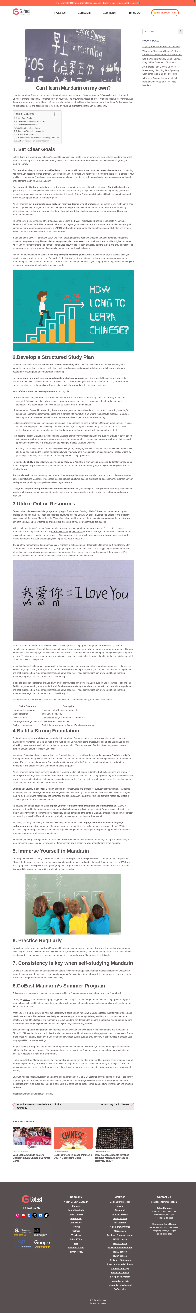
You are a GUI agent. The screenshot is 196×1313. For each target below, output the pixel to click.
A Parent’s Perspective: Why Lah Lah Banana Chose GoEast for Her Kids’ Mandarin (159, 81)
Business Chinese (120, 1272)
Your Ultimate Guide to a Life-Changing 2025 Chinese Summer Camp (31, 1158)
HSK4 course (120, 1256)
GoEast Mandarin (59, 532)
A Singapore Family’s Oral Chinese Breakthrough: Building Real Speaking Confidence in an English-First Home (160, 70)
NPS (76, 1243)
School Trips (76, 1239)
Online (120, 1206)
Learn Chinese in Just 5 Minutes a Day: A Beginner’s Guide (73, 1156)
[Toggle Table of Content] (55, 114)
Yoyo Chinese (75, 532)
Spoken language (120, 1268)
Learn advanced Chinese (120, 1264)
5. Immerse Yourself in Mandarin (30, 131)
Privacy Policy (76, 1252)
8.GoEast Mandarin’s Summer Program (32, 141)
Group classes (120, 1218)
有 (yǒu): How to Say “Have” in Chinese (161, 47)
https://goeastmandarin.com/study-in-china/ (33, 1094)
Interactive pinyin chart (120, 1285)
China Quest (76, 1223)
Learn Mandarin (76, 1210)
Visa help (76, 1235)
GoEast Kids (120, 1289)
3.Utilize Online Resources (27, 125)
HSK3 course (120, 1252)
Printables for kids (120, 1281)
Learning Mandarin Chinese (26, 95)
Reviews (76, 1227)
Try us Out (135, 12)
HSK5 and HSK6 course (120, 1260)
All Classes (59, 12)
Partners (76, 1231)
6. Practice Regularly (25, 134)
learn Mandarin (115, 157)
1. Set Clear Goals (24, 118)
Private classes (120, 1214)
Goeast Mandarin (50, 718)
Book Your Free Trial (120, 1202)
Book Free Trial (166, 12)
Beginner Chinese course (120, 1235)
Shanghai (120, 1210)
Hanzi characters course (120, 1248)
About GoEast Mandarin (76, 1202)
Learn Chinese (76, 1214)
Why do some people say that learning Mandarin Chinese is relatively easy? (112, 1158)
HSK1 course (120, 1239)
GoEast (26, 999)
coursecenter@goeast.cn (164, 1202)
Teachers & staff (76, 1248)
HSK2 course (120, 1243)
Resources (75, 1218)
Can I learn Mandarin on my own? (73, 88)
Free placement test (120, 1277)
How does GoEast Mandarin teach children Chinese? (39, 1106)
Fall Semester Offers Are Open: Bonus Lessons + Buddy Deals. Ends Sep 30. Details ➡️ (98, 3)
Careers (76, 1206)
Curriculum (84, 12)
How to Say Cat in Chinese (115, 1104)
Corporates (120, 1231)
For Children (120, 1223)
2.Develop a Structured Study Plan (30, 121)
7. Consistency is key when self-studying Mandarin (37, 138)
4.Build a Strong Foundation (28, 128)
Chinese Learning (20, 1151)
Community (109, 12)
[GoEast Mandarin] (21, 11)
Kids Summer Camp (120, 1227)
